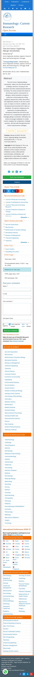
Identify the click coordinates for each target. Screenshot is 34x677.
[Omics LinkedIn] (17, 8)
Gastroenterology (8, 596)
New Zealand (15, 563)
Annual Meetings (17, 535)
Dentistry (7, 448)
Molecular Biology (10, 478)
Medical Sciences (10, 407)
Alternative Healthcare (6, 607)
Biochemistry (9, 227)
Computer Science (10, 374)
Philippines (16, 569)
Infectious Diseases (11, 470)
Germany (8, 549)
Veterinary (6, 640)
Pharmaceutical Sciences (12, 418)
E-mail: (5, 294)
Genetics (7, 459)
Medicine (7, 473)
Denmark (27, 549)
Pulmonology (9, 512)
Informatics (8, 399)
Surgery (7, 520)
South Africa (16, 558)
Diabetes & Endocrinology (12, 453)
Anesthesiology (9, 439)
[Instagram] (31, 674)
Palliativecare (23, 599)
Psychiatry (8, 509)
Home (6, 1)
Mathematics (9, 404)
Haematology (9, 462)
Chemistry (8, 240)
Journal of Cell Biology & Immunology (16, 202)
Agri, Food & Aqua (8, 626)
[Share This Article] (12, 172)
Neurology (8, 484)
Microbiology (9, 476)
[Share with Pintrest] (17, 191)
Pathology (8, 501)
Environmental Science (10, 634)
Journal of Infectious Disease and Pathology (15, 215)
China (17, 546)
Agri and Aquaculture (11, 224)
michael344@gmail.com (10, 67)
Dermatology (9, 451)
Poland (26, 541)
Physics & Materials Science (11, 631)
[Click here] (4, 8)
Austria (26, 543)
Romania (27, 557)
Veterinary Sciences (11, 429)
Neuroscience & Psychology (13, 413)
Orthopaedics (9, 498)
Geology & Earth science (10, 651)
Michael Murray (7, 54)
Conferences (25, 1)
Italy (6, 546)
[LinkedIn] (27, 674)
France (17, 549)
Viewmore (24, 217)
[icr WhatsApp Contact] (29, 8)
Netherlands (7, 567)
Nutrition (7, 489)
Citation (17, 182)
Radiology (8, 514)
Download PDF (21, 131)
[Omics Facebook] (9, 8)
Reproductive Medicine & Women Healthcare (24, 603)
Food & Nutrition (10, 385)
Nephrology (8, 481)
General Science (9, 388)
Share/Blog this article (12, 251)
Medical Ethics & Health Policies (24, 595)
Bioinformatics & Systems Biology (15, 230)
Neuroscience (7, 590)
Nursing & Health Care (11, 415)
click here (23, 325)
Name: (5, 286)
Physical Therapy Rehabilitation (24, 585)
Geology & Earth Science (12, 393)
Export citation (9, 249)
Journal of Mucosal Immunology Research (15, 206)
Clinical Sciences (10, 371)
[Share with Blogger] (21, 191)
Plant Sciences (9, 424)
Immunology (8, 467)
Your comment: (8, 301)
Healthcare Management (7, 587)
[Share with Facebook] (5, 191)
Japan (7, 555)
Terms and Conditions (9, 666)
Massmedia (6, 648)
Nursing (7, 487)
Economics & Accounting (12, 377)
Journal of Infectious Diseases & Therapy (15, 210)
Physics (7, 421)
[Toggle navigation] (5, 34)
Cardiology (8, 442)
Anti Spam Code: (8, 318)
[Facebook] (20, 674)
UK (6, 552)
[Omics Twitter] (13, 8)
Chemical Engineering (11, 238)
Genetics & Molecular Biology (13, 390)
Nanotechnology (10, 410)
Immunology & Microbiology (13, 396)
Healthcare (8, 464)
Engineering (8, 379)
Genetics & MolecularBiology (8, 600)
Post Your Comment (17, 177)
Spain (16, 541)
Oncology (8, 492)
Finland (26, 546)
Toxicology (8, 523)
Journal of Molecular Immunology (15, 199)
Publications (15, 1)
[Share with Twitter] (9, 191)
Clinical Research (10, 445)
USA (6, 541)
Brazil (7, 557)
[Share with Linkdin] (13, 191)
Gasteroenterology (10, 456)
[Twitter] (23, 674)
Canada (17, 543)
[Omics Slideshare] (21, 8)
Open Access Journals (16, 341)
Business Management (10, 645)
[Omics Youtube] (25, 8)
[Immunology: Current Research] (7, 16)
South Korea (6, 561)
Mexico (26, 552)
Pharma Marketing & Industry (12, 623)
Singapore (18, 555)
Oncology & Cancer (24, 575)
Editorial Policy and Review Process (13, 670)
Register (13, 5)
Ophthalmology (9, 495)
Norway (26, 555)
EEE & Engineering (8, 637)
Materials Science (10, 402)
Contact (21, 5)
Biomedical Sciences (11, 232)
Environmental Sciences (12, 382)
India (16, 552)
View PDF (10, 131)
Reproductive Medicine (12, 517)
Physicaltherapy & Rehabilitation (14, 506)
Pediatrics (8, 503)
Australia (8, 543)
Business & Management (12, 235)
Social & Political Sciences (12, 427)
